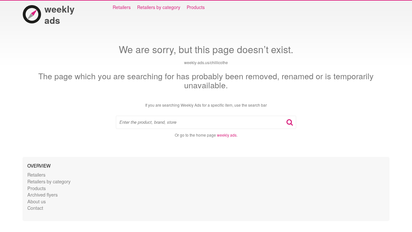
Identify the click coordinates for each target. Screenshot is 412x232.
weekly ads (59, 14)
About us (36, 201)
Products (196, 7)
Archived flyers (42, 194)
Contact (35, 207)
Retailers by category (158, 7)
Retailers (122, 7)
